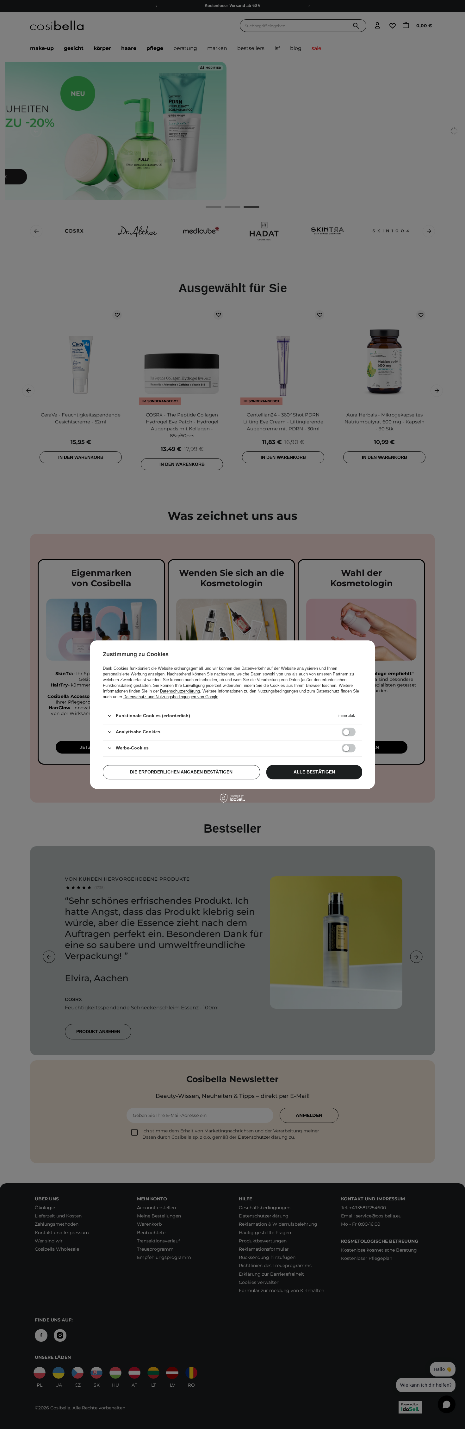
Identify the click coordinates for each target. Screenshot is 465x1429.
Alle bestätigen (314, 771)
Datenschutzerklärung (180, 691)
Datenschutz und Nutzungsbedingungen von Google (170, 696)
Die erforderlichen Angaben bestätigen (181, 771)
